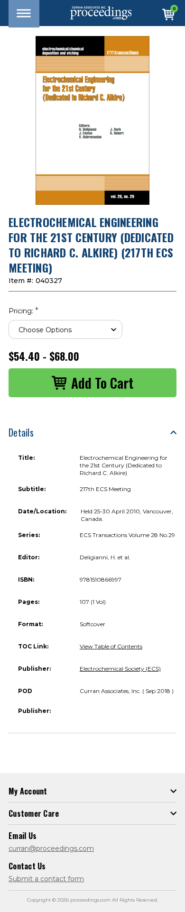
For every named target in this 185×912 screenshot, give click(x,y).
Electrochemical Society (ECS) (120, 668)
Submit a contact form (46, 879)
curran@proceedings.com (51, 848)
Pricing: (23, 310)
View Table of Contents (111, 646)
